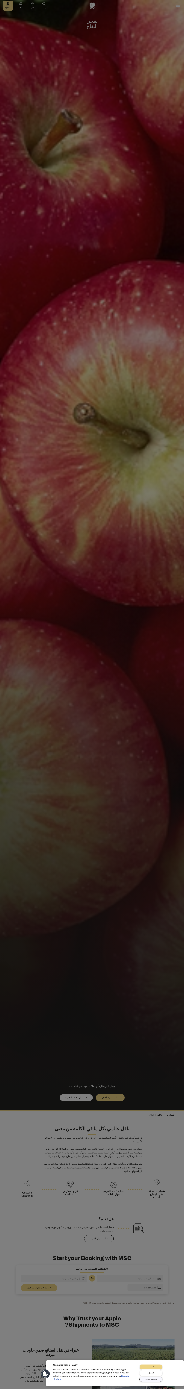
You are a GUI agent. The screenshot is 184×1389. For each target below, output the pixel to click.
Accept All (150, 1367)
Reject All (150, 1373)
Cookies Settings (150, 1379)
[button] (45, 1373)
